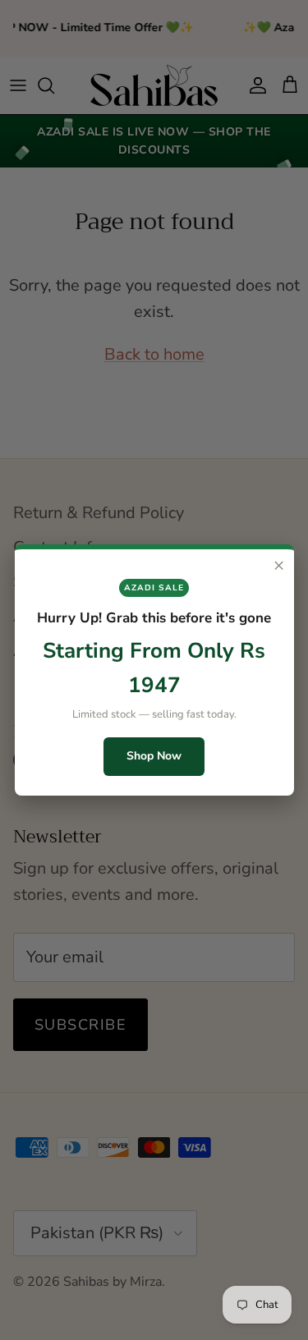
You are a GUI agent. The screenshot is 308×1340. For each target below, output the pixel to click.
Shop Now (154, 756)
